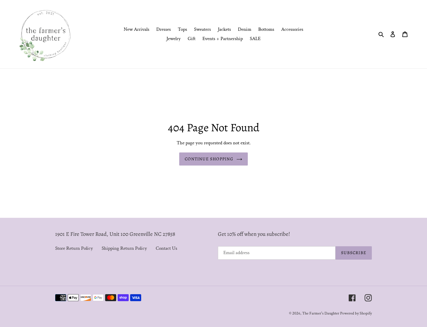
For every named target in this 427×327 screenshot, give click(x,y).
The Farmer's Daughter (321, 313)
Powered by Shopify (356, 313)
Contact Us (166, 248)
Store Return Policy (74, 248)
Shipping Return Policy (124, 248)
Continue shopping (209, 159)
